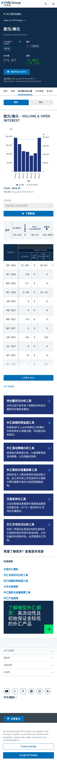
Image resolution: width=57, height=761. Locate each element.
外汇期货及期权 (13, 14)
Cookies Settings (28, 747)
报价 (6, 91)
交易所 (7, 672)
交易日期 (7, 200)
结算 (13, 91)
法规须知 (8, 665)
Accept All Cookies (28, 755)
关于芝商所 (9, 651)
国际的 (7, 658)
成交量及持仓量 (25, 91)
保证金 (50, 91)
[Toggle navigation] (53, 4)
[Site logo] (11, 3)
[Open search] (45, 4)
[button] (17, 72)
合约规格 (39, 91)
